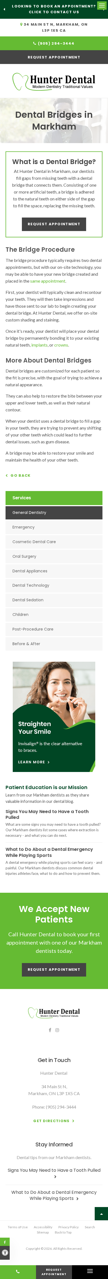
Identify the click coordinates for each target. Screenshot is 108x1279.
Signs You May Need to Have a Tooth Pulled (47, 814)
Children (20, 614)
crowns (61, 344)
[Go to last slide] (4, 9)
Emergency (23, 527)
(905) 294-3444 (56, 43)
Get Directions (51, 1121)
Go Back (20, 475)
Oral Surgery (24, 556)
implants (39, 344)
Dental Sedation (27, 600)
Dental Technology (30, 585)
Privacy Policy (68, 1227)
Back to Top (63, 1232)
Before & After (26, 644)
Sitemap (43, 1232)
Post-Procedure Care (32, 629)
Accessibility (43, 1227)
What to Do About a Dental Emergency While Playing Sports (49, 852)
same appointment (47, 280)
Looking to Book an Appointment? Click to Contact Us (54, 9)
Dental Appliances (29, 571)
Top (101, 1213)
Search (90, 1227)
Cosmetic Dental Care (34, 542)
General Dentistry (29, 512)
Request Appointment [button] (54, 57)
